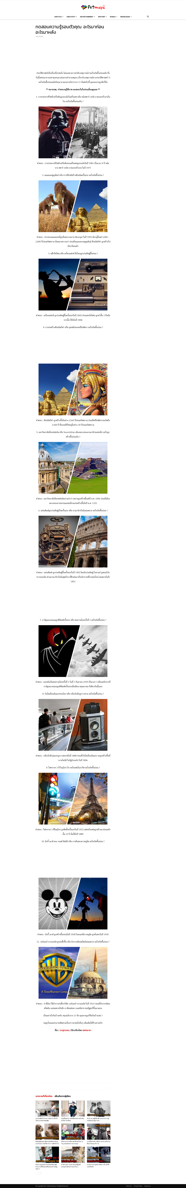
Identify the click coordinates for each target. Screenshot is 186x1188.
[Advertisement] (73, 55)
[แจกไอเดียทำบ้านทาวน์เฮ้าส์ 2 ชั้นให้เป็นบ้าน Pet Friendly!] (47, 1108)
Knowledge (125, 17)
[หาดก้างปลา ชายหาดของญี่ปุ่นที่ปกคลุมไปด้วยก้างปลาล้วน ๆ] (73, 1155)
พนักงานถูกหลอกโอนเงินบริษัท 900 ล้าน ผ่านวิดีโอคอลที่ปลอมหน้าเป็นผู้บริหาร (46, 1167)
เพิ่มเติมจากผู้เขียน (63, 1096)
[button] (147, 17)
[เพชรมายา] (93, 7)
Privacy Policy (138, 1186)
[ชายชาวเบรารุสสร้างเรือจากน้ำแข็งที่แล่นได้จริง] (98, 1155)
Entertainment (86, 17)
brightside (64, 1030)
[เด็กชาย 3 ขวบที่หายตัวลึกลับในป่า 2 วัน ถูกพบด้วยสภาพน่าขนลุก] (73, 1132)
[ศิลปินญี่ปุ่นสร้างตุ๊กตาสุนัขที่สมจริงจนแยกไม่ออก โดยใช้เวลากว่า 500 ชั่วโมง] (47, 1132)
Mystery (101, 17)
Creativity (71, 17)
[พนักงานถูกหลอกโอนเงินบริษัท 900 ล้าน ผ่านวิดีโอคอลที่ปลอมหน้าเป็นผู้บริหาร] (47, 1155)
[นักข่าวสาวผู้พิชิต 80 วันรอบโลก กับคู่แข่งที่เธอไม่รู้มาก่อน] (98, 1108)
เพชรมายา (86, 1030)
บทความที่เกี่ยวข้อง (44, 1096)
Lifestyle (58, 17)
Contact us (147, 1186)
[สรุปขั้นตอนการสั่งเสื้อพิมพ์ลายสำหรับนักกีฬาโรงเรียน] (73, 1108)
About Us (129, 1186)
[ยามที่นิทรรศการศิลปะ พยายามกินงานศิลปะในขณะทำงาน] (98, 1132)
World (112, 17)
